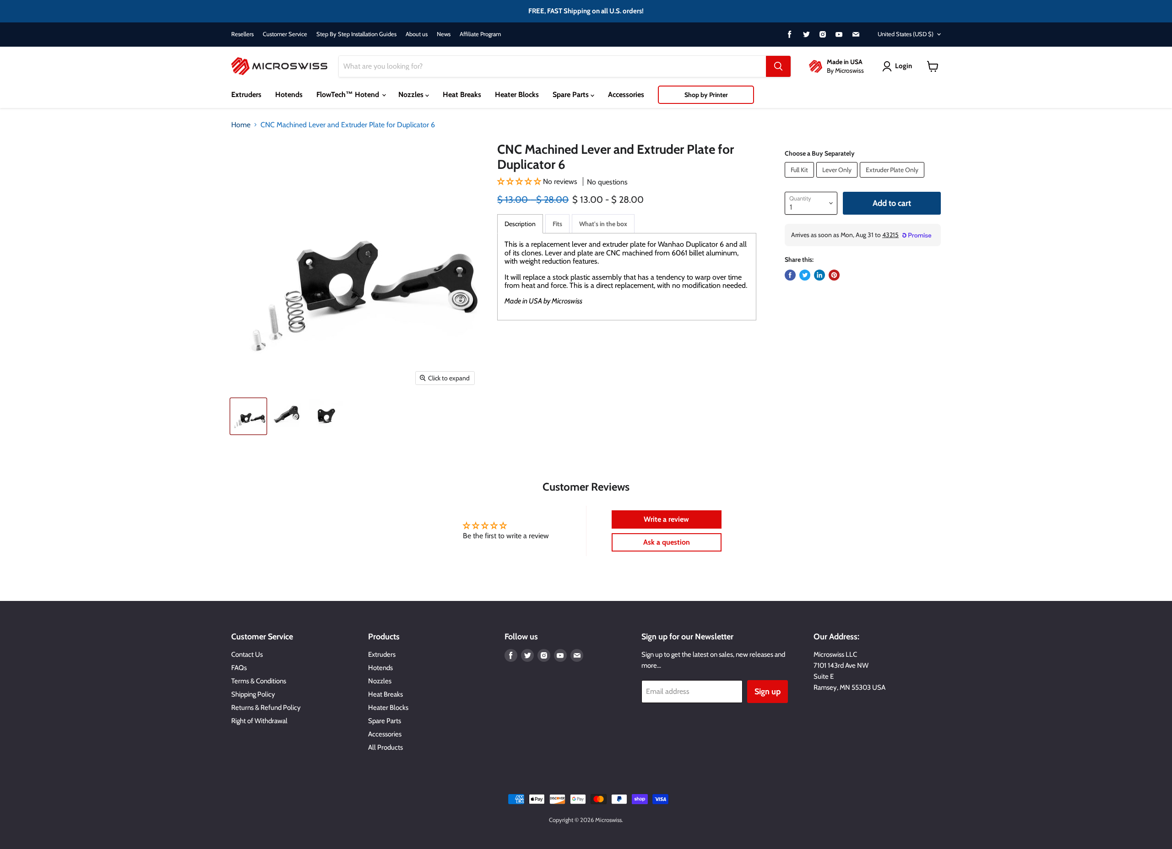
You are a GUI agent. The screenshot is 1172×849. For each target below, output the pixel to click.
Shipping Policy (253, 694)
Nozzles (411, 94)
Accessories (626, 94)
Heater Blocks (517, 94)
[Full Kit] (800, 179)
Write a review (666, 519)
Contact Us (247, 654)
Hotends (289, 94)
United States (905, 34)
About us (417, 34)
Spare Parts (572, 94)
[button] (519, 181)
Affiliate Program (480, 34)
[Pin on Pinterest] (834, 275)
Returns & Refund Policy (266, 707)
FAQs (239, 668)
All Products (385, 747)
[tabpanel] (626, 276)
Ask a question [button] (666, 542)
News (443, 34)
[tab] (557, 223)
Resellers (242, 34)
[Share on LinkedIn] (819, 275)
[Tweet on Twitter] (804, 275)
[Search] (778, 66)
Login (903, 66)
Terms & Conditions (258, 681)
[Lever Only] (838, 179)
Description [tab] (520, 224)
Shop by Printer (706, 95)
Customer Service (285, 34)
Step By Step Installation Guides (356, 34)
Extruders (246, 94)
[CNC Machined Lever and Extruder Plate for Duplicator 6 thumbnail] (248, 416)
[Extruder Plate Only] (893, 179)
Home (240, 125)
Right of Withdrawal (259, 721)
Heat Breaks (462, 94)
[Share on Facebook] (790, 275)
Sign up (767, 692)
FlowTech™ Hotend (348, 94)
